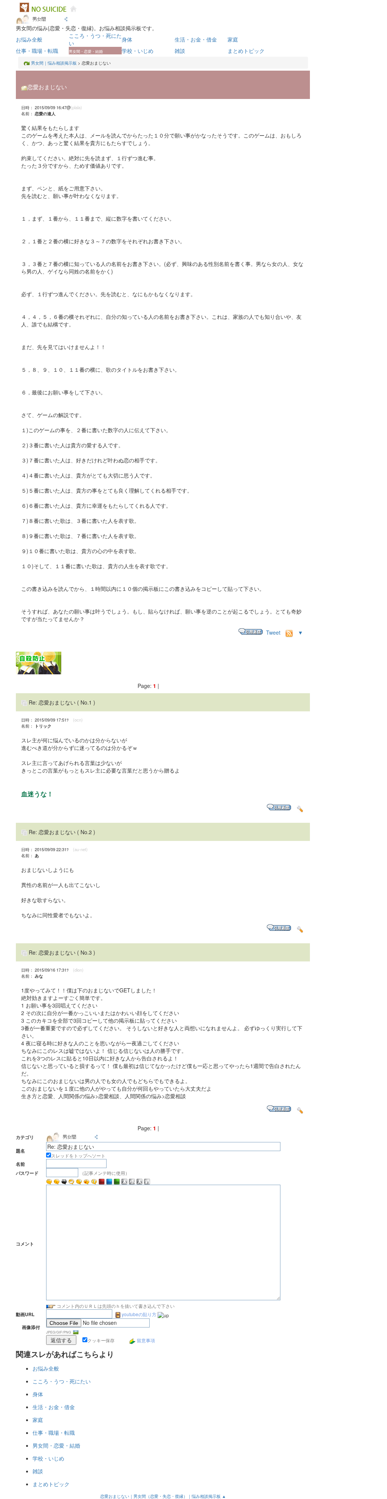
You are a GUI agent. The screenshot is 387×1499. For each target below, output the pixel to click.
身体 (127, 39)
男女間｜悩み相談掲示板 (54, 63)
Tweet (273, 632)
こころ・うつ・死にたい (62, 1381)
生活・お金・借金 (196, 39)
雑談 (180, 50)
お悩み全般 (29, 39)
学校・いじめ (137, 50)
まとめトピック (246, 50)
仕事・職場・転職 (37, 50)
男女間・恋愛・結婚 (56, 1445)
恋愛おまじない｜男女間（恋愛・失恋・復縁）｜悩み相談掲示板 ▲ (163, 1496)
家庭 (233, 39)
